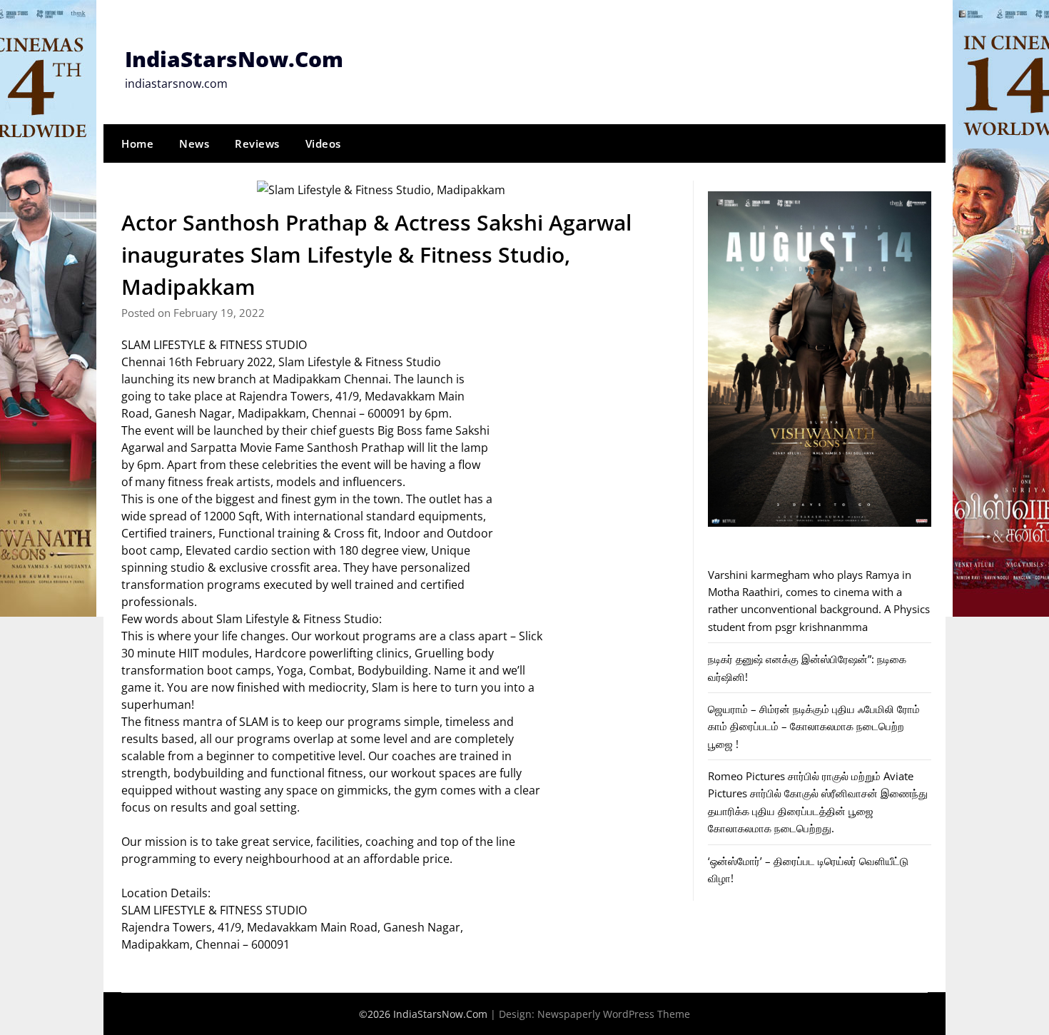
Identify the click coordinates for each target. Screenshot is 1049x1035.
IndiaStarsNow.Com (234, 59)
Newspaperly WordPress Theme (613, 1014)
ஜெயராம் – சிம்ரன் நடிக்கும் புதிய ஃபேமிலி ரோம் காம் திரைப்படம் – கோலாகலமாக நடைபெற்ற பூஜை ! (814, 726)
